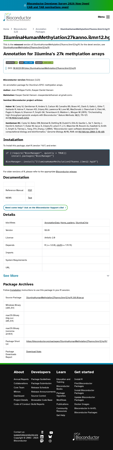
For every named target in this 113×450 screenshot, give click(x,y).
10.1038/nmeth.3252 (19, 118)
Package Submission (41, 383)
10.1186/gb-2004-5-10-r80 (91, 131)
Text (30, 197)
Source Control (38, 395)
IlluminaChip (82, 222)
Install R (78, 379)
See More (10, 276)
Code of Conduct (22, 404)
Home (6, 29)
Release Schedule (40, 387)
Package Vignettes (61, 394)
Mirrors (17, 391)
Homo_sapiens (67, 222)
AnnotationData (52, 222)
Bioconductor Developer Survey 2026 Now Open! (58, 3)
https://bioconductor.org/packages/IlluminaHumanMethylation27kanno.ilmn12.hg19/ (66, 341)
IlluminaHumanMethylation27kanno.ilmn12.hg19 (26, 47)
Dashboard (19, 395)
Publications (62, 404)
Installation (15, 290)
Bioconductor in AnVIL (85, 408)
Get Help (61, 415)
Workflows (61, 400)
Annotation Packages (41, 30)
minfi (59, 245)
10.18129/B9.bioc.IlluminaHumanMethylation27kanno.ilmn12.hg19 (44, 68)
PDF (30, 190)
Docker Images (81, 404)
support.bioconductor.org (26, 435)
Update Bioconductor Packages (84, 398)
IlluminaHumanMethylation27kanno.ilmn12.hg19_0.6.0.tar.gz (55, 297)
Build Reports (37, 404)
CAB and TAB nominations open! (48, 7)
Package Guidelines (41, 379)
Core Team (19, 387)
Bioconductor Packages (85, 412)
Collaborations (21, 383)
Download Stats (33, 351)
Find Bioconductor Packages (83, 385)
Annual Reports (21, 379)
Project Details (21, 400)
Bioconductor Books (63, 387)
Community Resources (62, 409)
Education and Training (63, 380)
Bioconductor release (66, 171)
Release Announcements (43, 391)
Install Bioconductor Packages (84, 391)
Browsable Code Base (41, 400)
